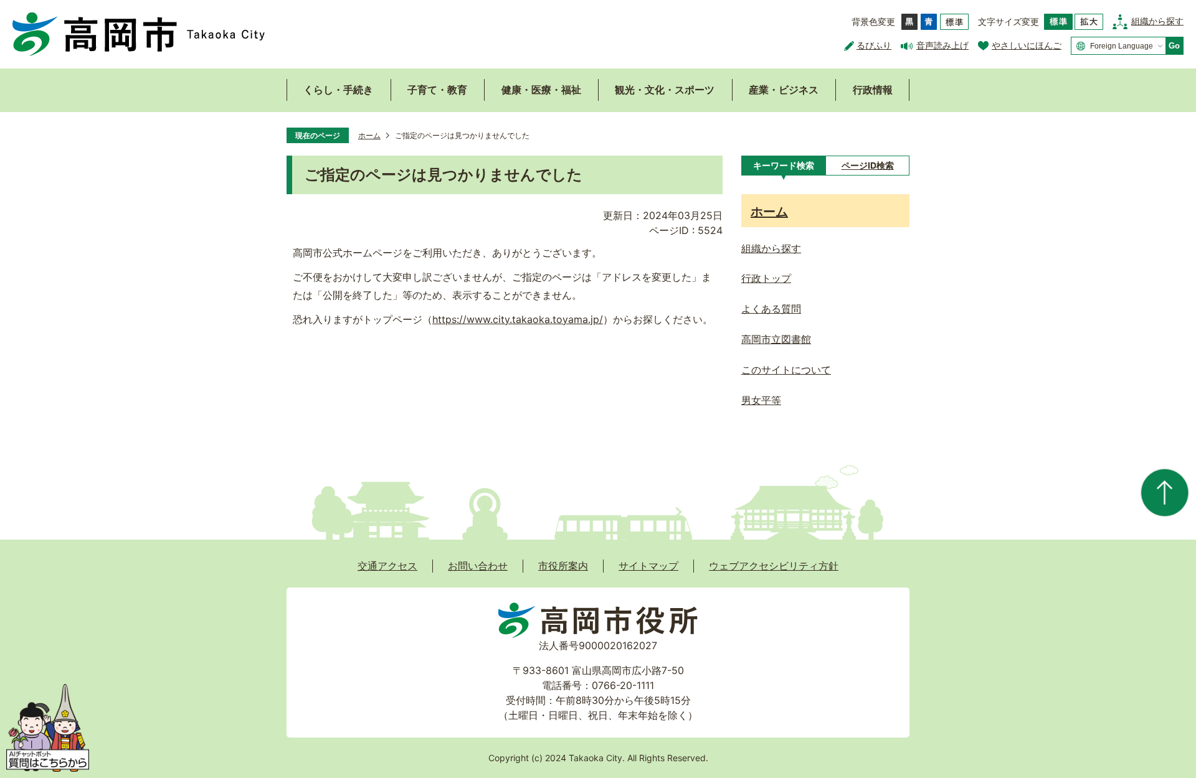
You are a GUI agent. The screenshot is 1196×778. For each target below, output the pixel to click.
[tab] (783, 166)
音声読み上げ (942, 45)
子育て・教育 (437, 89)
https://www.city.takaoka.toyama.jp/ (517, 319)
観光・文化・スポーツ (664, 89)
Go (1174, 45)
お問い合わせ (478, 566)
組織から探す (1157, 21)
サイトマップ (648, 566)
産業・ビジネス (784, 89)
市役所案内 (563, 566)
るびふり (874, 45)
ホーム (369, 135)
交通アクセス (387, 566)
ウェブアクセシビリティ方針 (773, 566)
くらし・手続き (338, 89)
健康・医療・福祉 (541, 89)
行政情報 (873, 89)
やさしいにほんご (1026, 45)
